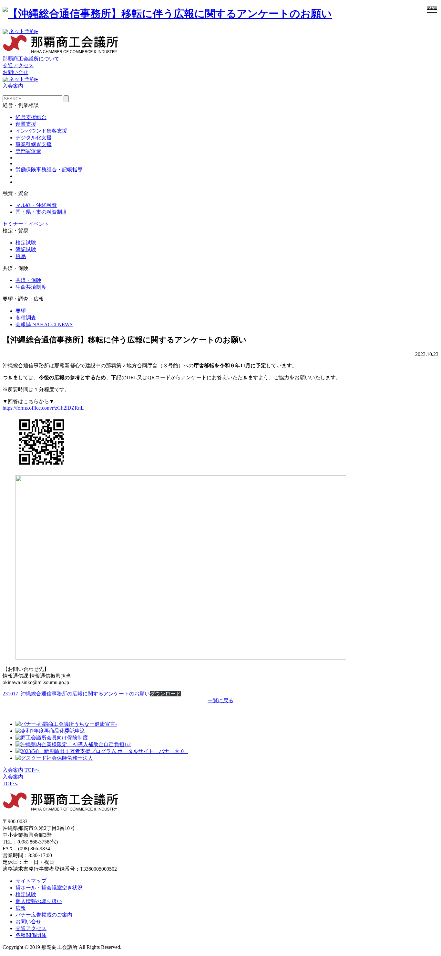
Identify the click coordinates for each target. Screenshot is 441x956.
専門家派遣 (28, 151)
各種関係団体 (30, 935)
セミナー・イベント (26, 224)
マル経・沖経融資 (36, 205)
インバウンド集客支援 (41, 131)
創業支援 (25, 124)
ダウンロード (165, 693)
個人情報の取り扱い (38, 901)
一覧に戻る (220, 700)
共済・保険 (28, 280)
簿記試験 (25, 249)
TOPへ (32, 770)
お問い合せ (15, 72)
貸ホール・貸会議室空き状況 (49, 887)
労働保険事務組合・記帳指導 (49, 169)
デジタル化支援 (33, 137)
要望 (20, 311)
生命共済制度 (30, 287)
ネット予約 (23, 31)
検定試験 (25, 242)
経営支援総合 (30, 117)
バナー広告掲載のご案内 (43, 915)
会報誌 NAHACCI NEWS (44, 324)
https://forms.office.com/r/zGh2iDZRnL (43, 408)
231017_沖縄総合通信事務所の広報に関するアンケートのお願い (76, 693)
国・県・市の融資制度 (41, 212)
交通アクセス (18, 65)
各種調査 (28, 317)
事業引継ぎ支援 (33, 144)
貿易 (20, 256)
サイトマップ (30, 881)
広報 (20, 908)
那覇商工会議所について (31, 58)
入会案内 (13, 86)
